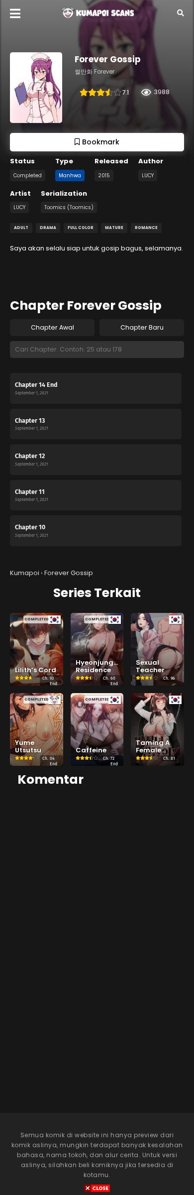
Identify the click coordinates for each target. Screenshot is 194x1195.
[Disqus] (97, 920)
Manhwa (70, 175)
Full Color (81, 228)
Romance (146, 228)
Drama (48, 228)
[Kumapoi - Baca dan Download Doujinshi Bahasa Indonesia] (96, 20)
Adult (21, 228)
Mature (114, 228)
